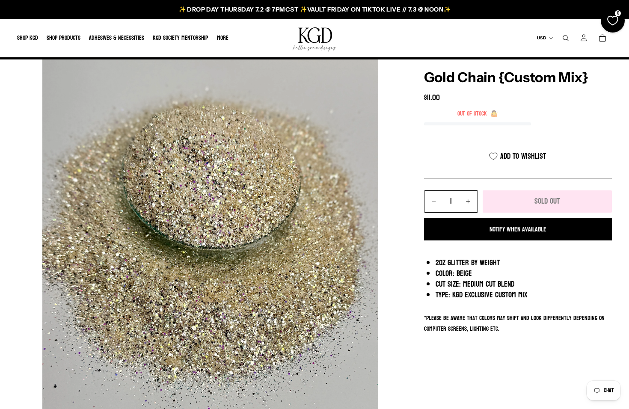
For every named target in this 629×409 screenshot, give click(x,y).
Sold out (547, 201)
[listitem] (223, 38)
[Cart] (602, 38)
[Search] (565, 38)
